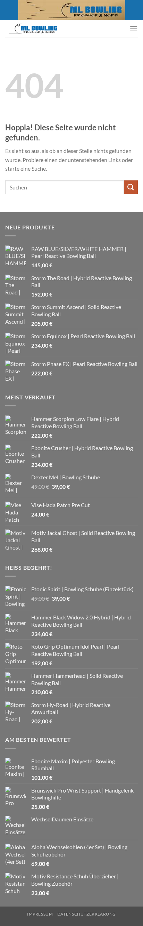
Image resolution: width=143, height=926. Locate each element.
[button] (133, 28)
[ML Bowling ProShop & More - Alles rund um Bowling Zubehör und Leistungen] (31, 29)
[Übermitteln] (131, 187)
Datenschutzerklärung (86, 914)
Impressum (40, 914)
